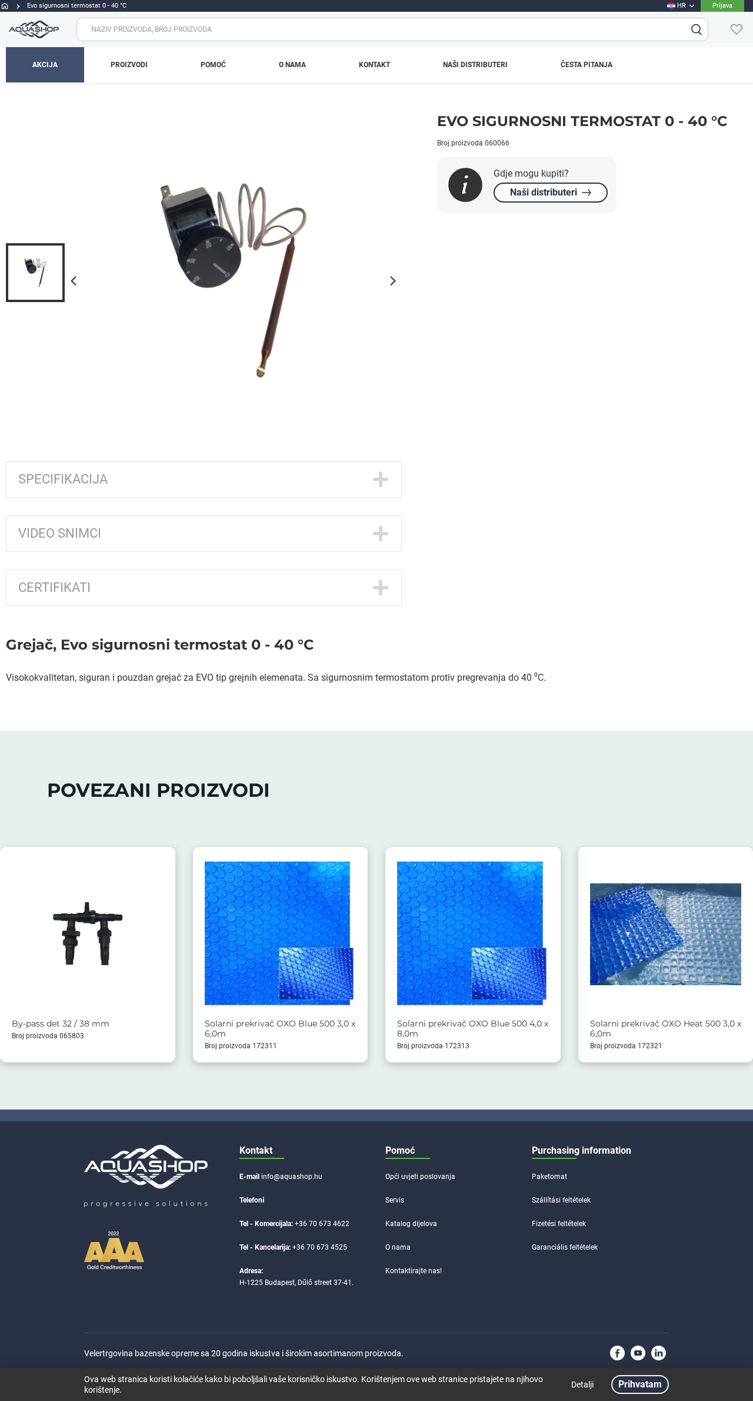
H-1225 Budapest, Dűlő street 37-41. (296, 1283)
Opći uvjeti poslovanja (420, 1177)
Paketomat (549, 1177)
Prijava (722, 5)
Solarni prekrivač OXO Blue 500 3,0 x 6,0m (280, 1029)
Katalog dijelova (411, 1224)
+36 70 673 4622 (322, 1224)
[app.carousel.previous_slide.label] (73, 281)
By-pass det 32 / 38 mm (60, 1024)
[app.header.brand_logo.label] (32, 29)
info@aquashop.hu (291, 1177)
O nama (398, 1247)
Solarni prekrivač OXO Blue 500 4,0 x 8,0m (472, 1029)
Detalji (582, 1384)
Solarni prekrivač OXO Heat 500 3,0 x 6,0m (665, 1029)
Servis (394, 1200)
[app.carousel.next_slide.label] (393, 281)
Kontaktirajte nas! (413, 1271)
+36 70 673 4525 (319, 1247)
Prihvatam (640, 1384)
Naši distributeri (543, 192)
